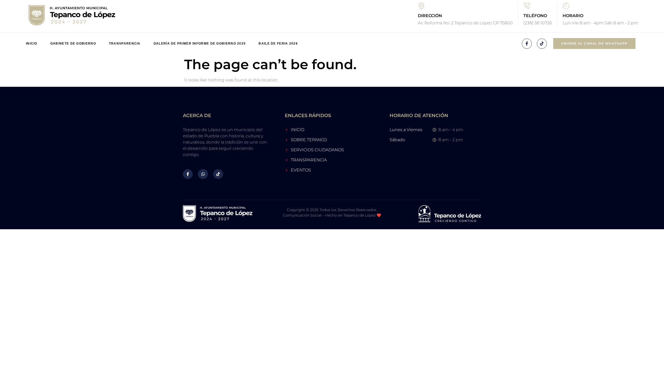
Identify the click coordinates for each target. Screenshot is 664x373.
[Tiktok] (542, 43)
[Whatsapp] (203, 174)
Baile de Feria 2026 (278, 43)
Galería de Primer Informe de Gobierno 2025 (200, 43)
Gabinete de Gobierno (73, 43)
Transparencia (125, 43)
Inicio (31, 43)
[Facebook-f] (527, 43)
